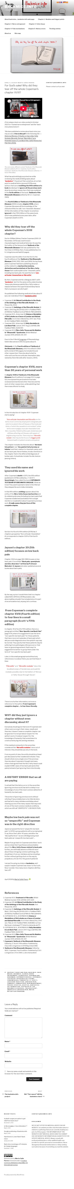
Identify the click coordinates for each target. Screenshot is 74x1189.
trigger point (31, 988)
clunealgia (23, 975)
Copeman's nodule (24, 977)
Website (8, 1061)
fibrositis (24, 980)
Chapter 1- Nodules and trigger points (51, 19)
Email (7, 1051)
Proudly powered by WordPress (14, 1175)
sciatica (25, 985)
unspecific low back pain (17, 989)
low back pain (30, 982)
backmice (17, 974)
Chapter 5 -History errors (36, 28)
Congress (22, 339)
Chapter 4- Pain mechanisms (15, 28)
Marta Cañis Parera (26, 82)
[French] (62, 2)
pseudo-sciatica (14, 985)
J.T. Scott (33, 980)
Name (7, 1041)
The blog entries (55, 28)
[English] (60, 2)
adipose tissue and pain (17, 972)
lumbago (11, 983)
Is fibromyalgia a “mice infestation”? (15, 1126)
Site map (18, 33)
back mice (32, 972)
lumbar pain (21, 983)
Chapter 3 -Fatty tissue (37, 24)
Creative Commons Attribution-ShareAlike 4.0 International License (16, 1163)
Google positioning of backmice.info (15, 1131)
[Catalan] (58, 2)
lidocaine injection (15, 982)
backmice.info (21, 7)
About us (8, 33)
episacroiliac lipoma (25, 978)
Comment (8, 1015)
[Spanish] (67, 2)
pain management (34, 983)
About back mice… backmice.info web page (19, 19)
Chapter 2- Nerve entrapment (15, 24)
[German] (64, 2)
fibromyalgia (13, 980)
